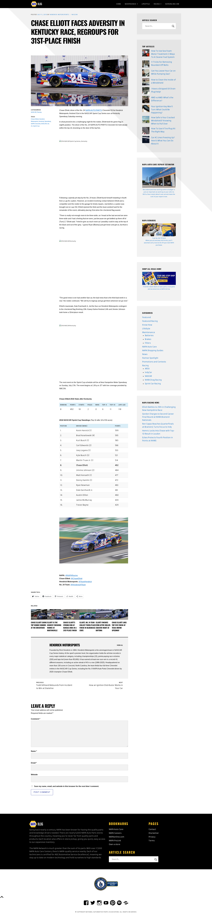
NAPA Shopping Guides (152, 350)
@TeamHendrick (85, 582)
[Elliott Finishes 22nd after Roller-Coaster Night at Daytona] (104, 614)
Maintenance (130, 4)
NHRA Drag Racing (153, 380)
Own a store (114, 844)
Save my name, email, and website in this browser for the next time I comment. (66, 786)
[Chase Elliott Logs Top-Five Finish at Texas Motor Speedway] (120, 614)
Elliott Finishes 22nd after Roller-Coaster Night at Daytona (103, 626)
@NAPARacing (71, 575)
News (144, 354)
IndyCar (148, 372)
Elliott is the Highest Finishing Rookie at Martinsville (54, 626)
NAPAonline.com (116, 837)
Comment (35, 719)
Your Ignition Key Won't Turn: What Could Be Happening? (162, 109)
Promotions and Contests (154, 362)
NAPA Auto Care (149, 347)
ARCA (147, 368)
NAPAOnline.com (172, 4)
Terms (152, 840)
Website (34, 775)
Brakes (148, 339)
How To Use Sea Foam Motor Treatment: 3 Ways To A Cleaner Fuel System (163, 54)
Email (34, 763)
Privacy (152, 837)
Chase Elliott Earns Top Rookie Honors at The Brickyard (39, 625)
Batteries (149, 335)
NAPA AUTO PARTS (93, 110)
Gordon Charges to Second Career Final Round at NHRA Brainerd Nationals (158, 417)
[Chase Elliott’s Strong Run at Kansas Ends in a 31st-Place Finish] (71, 614)
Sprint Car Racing (153, 384)
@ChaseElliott (76, 578)
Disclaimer (154, 833)
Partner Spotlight (150, 358)
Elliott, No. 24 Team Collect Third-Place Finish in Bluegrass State (88, 626)
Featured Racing (150, 321)
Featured (146, 317)
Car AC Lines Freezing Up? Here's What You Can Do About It (163, 140)
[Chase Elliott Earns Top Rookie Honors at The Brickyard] (39, 614)
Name (34, 751)
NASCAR (75, 14)
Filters (148, 343)
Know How (147, 325)
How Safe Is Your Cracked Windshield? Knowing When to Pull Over (163, 120)
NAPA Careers (115, 833)
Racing (157, 4)
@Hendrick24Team (78, 585)
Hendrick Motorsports (59, 14)
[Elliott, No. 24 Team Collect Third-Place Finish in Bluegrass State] (88, 614)
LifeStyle (146, 4)
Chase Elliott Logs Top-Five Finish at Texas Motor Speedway (119, 626)
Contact (152, 829)
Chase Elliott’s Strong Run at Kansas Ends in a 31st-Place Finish (70, 626)
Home (118, 4)
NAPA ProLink (115, 840)
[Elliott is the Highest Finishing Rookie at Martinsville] (55, 614)
